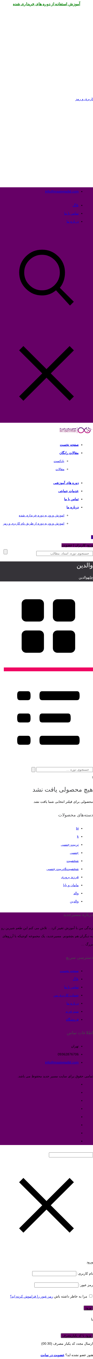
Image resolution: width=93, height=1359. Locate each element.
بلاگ (76, 205)
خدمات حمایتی (68, 491)
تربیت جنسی (70, 844)
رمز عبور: (85, 1285)
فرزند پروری (70, 877)
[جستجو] (33, 769)
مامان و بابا (71, 885)
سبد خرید (72, 1011)
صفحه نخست (69, 445)
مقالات (60, 469)
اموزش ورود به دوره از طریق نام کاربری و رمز (33, 523)
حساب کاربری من (66, 995)
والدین (74, 901)
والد (76, 893)
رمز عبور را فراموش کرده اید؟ (31, 1296)
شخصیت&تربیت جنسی (62, 869)
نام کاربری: (84, 1273)
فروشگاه (72, 1019)
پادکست (59, 461)
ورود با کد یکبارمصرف (76, 1335)
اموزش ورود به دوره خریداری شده (41, 515)
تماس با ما (71, 213)
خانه (90, 577)
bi (77, 828)
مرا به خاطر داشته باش (70, 1296)
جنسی (74, 853)
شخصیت (73, 861)
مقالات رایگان (69, 453)
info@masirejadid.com (62, 191)
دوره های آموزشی (66, 483)
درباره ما (73, 221)
